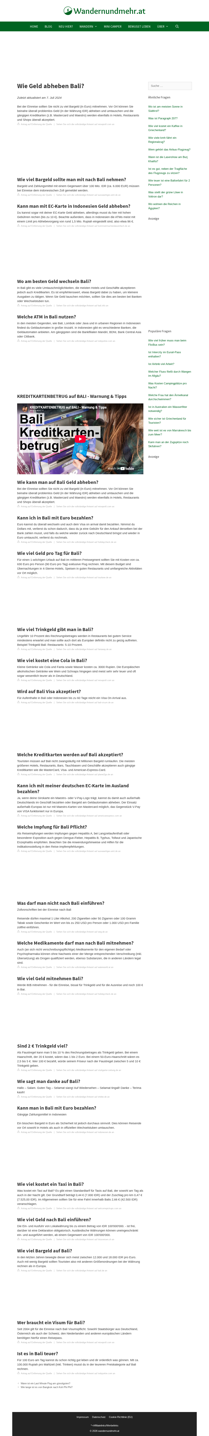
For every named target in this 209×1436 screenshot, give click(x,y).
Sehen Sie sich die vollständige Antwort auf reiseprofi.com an (85, 124)
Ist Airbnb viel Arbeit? (161, 364)
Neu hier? (66, 26)
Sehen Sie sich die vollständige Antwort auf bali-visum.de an (84, 702)
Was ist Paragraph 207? (162, 118)
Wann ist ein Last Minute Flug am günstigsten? (45, 1383)
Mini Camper (112, 26)
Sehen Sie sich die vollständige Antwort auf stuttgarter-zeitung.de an (88, 1070)
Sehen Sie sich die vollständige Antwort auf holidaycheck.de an (86, 542)
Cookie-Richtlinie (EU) (121, 1417)
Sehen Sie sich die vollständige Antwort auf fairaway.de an (84, 649)
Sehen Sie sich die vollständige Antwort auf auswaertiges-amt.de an (88, 195)
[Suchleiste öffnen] (177, 26)
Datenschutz (99, 1417)
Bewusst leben (139, 26)
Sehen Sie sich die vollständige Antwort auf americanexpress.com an (89, 816)
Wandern (86, 26)
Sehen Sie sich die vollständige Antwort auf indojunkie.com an (85, 341)
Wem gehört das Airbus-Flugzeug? (169, 149)
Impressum (83, 1417)
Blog (48, 26)
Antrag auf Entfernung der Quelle (36, 124)
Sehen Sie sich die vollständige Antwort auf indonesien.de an (85, 1132)
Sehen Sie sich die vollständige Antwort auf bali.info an (82, 305)
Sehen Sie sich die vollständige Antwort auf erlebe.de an (83, 1097)
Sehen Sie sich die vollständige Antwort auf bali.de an (81, 1270)
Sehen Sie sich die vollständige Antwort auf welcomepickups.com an (88, 1208)
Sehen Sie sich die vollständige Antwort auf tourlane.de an (83, 577)
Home (34, 26)
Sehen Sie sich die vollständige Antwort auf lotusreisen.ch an (85, 1239)
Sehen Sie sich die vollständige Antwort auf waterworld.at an (84, 967)
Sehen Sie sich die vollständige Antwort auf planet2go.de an (84, 774)
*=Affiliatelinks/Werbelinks (104, 1425)
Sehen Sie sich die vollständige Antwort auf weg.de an (82, 932)
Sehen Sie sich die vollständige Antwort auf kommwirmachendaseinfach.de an (93, 226)
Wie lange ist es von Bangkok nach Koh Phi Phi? (46, 1387)
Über (160, 26)
